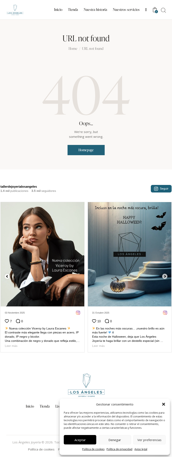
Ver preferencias (149, 440)
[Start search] (163, 10)
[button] (164, 404)
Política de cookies (93, 449)
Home (73, 49)
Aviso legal (140, 449)
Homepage (86, 150)
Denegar (114, 440)
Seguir (164, 188)
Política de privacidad (119, 449)
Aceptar (80, 440)
